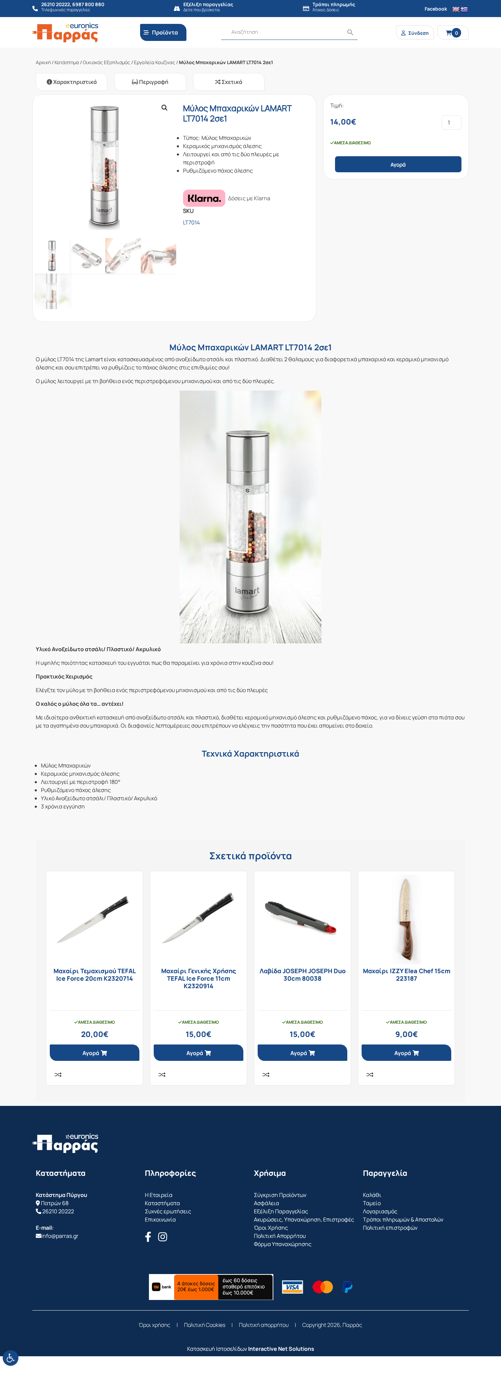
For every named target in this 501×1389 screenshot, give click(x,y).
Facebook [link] (436, 8)
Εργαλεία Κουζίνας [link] (154, 62)
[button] (164, 108)
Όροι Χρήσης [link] (271, 1227)
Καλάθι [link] (372, 1195)
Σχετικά (231, 82)
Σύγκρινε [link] (58, 1074)
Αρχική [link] (43, 62)
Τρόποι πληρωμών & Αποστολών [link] (403, 1219)
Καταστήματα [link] (162, 1203)
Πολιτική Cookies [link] (204, 1325)
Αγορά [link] (90, 1053)
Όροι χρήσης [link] (154, 1325)
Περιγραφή (153, 82)
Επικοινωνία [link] (160, 1219)
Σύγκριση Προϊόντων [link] (280, 1195)
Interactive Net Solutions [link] (281, 1349)
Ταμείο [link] (372, 1203)
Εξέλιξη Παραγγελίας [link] (281, 1211)
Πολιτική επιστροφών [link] (390, 1227)
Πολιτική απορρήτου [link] (264, 1325)
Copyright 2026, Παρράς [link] (332, 1325)
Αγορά (398, 164)
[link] (10, 1358)
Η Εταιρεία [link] (158, 1195)
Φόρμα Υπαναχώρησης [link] (283, 1244)
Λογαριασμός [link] (380, 1211)
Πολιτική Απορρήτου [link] (280, 1236)
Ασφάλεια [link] (266, 1203)
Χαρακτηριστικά (74, 82)
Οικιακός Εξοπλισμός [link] (106, 62)
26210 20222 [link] (58, 1211)
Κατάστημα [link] (67, 62)
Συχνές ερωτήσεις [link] (168, 1211)
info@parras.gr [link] (59, 1236)
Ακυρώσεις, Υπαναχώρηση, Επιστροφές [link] (304, 1219)
